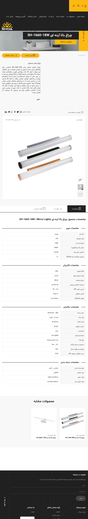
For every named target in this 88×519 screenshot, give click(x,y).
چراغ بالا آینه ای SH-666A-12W (46, 438)
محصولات (71, 16)
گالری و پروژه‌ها (20, 16)
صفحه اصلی (81, 16)
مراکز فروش (43, 16)
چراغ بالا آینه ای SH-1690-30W (74, 438)
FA (85, 6)
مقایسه (78, 120)
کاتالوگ (58, 512)
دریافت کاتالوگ (9, 56)
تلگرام (32, 512)
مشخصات (75, 209)
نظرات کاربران (38, 209)
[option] (72, 426)
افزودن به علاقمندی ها (74, 112)
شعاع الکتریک (56, 515)
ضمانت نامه (60, 16)
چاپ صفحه (28, 56)
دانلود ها (57, 209)
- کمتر (38, 99)
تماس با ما (9, 16)
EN (82, 6)
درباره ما (51, 16)
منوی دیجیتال (82, 512)
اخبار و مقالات (32, 16)
